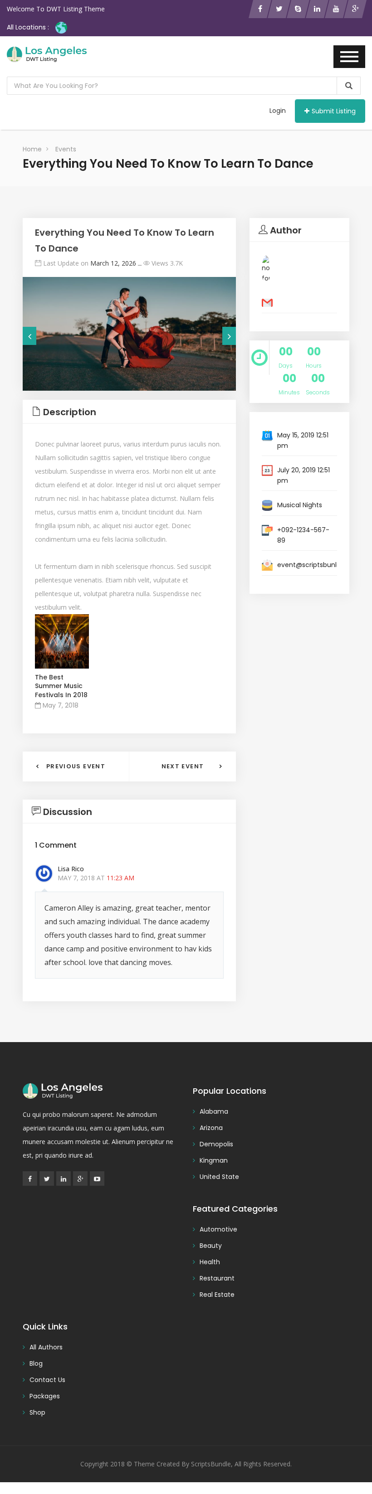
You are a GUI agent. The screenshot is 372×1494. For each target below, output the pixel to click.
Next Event (183, 766)
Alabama (214, 1111)
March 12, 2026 (113, 263)
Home (32, 149)
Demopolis (216, 1144)
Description (69, 412)
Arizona (211, 1127)
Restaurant (217, 1278)
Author (286, 230)
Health (210, 1261)
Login (277, 110)
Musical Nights (299, 504)
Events (65, 149)
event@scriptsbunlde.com (319, 564)
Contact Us (47, 1379)
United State (219, 1176)
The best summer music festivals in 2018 (61, 686)
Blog (36, 1363)
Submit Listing (334, 111)
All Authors (46, 1347)
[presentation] (29, 336)
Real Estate (217, 1294)
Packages (44, 1396)
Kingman (214, 1160)
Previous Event (75, 766)
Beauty (211, 1245)
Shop (37, 1412)
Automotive (218, 1229)
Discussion (67, 811)
